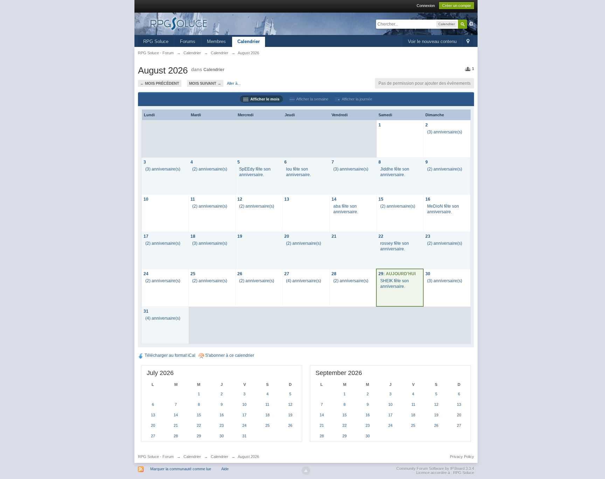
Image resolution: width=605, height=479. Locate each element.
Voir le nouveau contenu (432, 41)
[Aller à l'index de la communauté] (200, 23)
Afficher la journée (356, 99)
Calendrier (248, 41)
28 (334, 273)
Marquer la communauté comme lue (180, 469)
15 (380, 199)
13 (286, 199)
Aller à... (234, 83)
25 (192, 273)
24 (146, 273)
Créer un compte (456, 6)
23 (427, 236)
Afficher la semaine (311, 99)
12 (239, 199)
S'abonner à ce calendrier (229, 355)
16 (427, 199)
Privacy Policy (462, 456)
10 (146, 199)
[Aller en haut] (306, 470)
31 (146, 311)
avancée (471, 24)
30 (427, 273)
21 (334, 236)
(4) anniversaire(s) (303, 280)
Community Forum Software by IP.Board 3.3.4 (435, 468)
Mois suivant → (205, 83)
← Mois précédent (159, 83)
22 (380, 236)
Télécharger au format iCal (169, 355)
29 (380, 273)
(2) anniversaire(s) (209, 169)
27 (286, 273)
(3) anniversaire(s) (444, 132)
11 (192, 199)
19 (239, 236)
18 (192, 236)
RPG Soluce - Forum (156, 456)
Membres (216, 41)
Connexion (426, 6)
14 (334, 199)
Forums (187, 41)
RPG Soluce (155, 41)
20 (286, 236)
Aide (225, 469)
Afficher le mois (263, 99)
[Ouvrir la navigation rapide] (468, 42)
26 (239, 273)
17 (146, 236)
